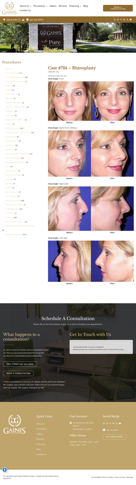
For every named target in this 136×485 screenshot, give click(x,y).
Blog (38, 449)
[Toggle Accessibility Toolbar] (4, 469)
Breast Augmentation (13, 234)
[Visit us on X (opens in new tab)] (121, 19)
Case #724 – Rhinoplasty (72, 68)
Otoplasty (9, 99)
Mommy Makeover (12, 158)
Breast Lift (9, 217)
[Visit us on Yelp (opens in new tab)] (127, 19)
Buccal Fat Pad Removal (15, 82)
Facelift (8, 90)
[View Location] (4, 19)
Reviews (40, 439)
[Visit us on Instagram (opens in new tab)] (115, 19)
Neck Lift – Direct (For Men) (15, 107)
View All (8, 69)
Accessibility (96, 477)
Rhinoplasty (9, 111)
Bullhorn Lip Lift (11, 94)
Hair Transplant (11, 196)
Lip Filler (8, 124)
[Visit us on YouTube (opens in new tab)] (131, 19)
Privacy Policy (107, 477)
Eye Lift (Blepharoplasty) (14, 77)
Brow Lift (8, 86)
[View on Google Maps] (23, 20)
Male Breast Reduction (14, 205)
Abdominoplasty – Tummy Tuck (18, 133)
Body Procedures (12, 128)
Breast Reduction (12, 209)
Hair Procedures (11, 192)
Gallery (39, 434)
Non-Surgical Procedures (15, 162)
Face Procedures (12, 73)
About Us (40, 424)
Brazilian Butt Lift (11, 141)
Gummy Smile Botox (13, 103)
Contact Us (41, 454)
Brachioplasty (10, 137)
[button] (30, 6)
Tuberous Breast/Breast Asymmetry (19, 226)
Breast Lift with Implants (14, 222)
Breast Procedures (12, 200)
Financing (40, 444)
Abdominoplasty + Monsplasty (17, 154)
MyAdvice (7, 478)
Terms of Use (120, 477)
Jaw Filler (9, 183)
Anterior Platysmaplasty (14, 120)
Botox (7, 166)
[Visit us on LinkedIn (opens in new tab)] (124, 19)
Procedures (41, 429)
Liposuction (9, 145)
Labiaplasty (9, 149)
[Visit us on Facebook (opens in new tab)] (118, 19)
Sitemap (129, 477)
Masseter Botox (11, 171)
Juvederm (9, 179)
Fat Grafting (9, 116)
